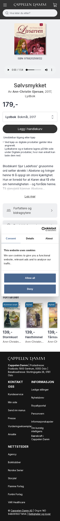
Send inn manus (16, 410)
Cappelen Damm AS (21, 510)
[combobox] (30, 13)
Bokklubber (14, 462)
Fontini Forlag (15, 494)
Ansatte (12, 434)
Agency (12, 454)
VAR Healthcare (16, 502)
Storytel (12, 478)
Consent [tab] (11, 238)
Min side (12, 402)
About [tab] (49, 238)
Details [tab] (30, 238)
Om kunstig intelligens (37, 429)
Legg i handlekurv (30, 129)
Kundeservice (15, 394)
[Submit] (6, 13)
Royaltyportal (38, 405)
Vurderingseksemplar (20, 426)
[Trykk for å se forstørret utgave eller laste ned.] (30, 38)
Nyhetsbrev (37, 397)
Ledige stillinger (40, 389)
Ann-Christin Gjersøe (27, 91)
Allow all (30, 277)
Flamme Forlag (16, 486)
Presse (12, 418)
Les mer (30, 196)
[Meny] (5, 5)
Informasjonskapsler (42, 421)
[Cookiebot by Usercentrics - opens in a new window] (42, 229)
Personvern (37, 413)
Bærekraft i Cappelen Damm (40, 437)
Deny (30, 289)
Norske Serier (15, 470)
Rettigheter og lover (39, 513)
